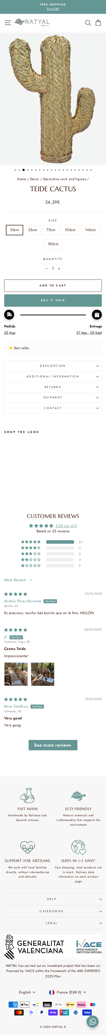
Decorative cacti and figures (64, 178)
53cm (32, 230)
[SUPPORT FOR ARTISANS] (27, 847)
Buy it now (53, 300)
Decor (34, 178)
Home (21, 178)
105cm (70, 230)
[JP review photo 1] (16, 674)
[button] (31, 542)
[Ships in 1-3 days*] (78, 847)
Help (51, 899)
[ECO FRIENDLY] (78, 795)
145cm (90, 230)
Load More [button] (53, 745)
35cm (14, 230)
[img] (15, 594)
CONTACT (53, 408)
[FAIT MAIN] (27, 795)
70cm (50, 230)
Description (53, 366)
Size (53, 220)
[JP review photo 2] (42, 674)
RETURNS (53, 387)
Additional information (53, 376)
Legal (52, 923)
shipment (53, 397)
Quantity (53, 259)
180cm (53, 244)
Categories (52, 911)
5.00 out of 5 (66, 526)
